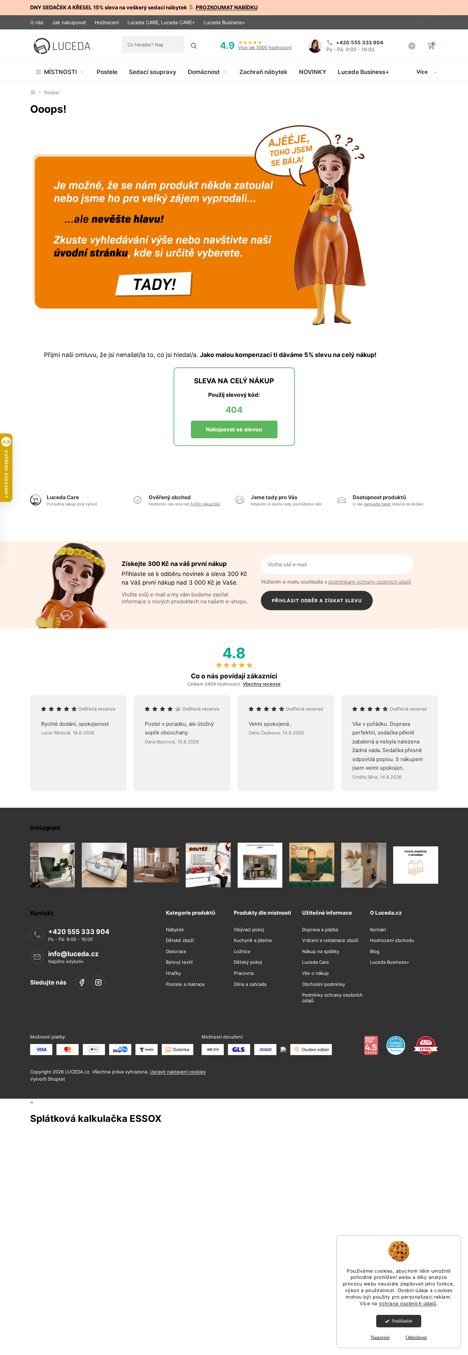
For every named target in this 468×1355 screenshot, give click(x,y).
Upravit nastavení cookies (178, 1071)
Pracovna (244, 973)
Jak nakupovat (69, 22)
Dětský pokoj (248, 962)
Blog (374, 951)
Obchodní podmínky (323, 984)
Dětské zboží (180, 940)
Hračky (173, 973)
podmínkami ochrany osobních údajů (369, 582)
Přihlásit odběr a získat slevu (317, 600)
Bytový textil (179, 962)
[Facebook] (82, 982)
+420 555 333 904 (78, 932)
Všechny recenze (262, 684)
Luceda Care (315, 962)
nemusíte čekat (377, 504)
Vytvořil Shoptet (47, 1079)
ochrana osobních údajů (407, 1303)
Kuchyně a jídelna (253, 940)
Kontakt (378, 929)
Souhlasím (402, 1321)
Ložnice (242, 951)
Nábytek (175, 929)
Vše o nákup (315, 973)
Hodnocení (107, 22)
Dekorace (176, 951)
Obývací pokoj (249, 929)
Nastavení (380, 1337)
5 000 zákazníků (205, 504)
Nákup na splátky (320, 951)
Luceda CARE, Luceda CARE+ (161, 22)
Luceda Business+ (224, 22)
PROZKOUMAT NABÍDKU (227, 7)
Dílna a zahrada (250, 984)
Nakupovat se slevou (234, 429)
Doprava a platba (320, 929)
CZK (417, 22)
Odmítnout (416, 1337)
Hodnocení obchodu (392, 940)
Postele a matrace (185, 984)
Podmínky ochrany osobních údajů (332, 997)
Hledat (194, 46)
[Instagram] (98, 982)
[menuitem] (60, 72)
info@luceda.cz (73, 954)
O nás (36, 22)
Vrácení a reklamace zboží (330, 940)
